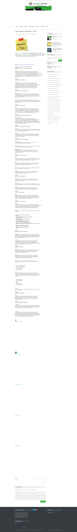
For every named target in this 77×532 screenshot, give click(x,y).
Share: (16, 478)
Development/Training (50, 84)
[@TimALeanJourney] (30, 399)
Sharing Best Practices (51, 117)
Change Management (56, 78)
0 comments (34, 34)
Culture (49, 82)
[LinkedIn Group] (30, 352)
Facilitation (49, 88)
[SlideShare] (30, 460)
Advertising (43, 26)
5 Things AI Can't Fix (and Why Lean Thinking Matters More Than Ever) (57, 49)
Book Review (49, 78)
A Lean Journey (53, 74)
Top (24, 527)
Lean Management (57, 100)
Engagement (49, 86)
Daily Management (54, 82)
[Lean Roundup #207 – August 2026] (49, 38)
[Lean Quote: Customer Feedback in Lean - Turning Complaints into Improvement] (49, 44)
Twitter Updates (32, 26)
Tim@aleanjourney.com (50, 512)
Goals (53, 88)
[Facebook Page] (30, 368)
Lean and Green (50, 96)
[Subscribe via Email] (30, 336)
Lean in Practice (50, 100)
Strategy (58, 117)
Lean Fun (55, 98)
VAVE (48, 121)
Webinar (49, 123)
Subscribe (26, 26)
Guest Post (49, 90)
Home (17, 26)
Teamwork (54, 119)
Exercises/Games (56, 86)
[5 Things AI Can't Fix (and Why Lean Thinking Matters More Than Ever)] (49, 50)
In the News (55, 90)
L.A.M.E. (49, 94)
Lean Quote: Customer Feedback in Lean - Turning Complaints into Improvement (57, 43)
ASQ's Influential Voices (51, 76)
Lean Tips (44, 482)
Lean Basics (56, 96)
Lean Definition (50, 98)
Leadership (53, 94)
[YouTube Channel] (30, 430)
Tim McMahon (19, 34)
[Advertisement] (38, 19)
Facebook (37, 26)
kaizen (53, 92)
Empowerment (58, 84)
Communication (50, 80)
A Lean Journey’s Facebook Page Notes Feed (26, 64)
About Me (21, 26)
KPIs (57, 92)
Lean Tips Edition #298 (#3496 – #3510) (26, 31)
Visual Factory (53, 121)
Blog (47, 26)
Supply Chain (49, 119)
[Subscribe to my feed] (30, 320)
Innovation (49, 92)
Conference (55, 80)
